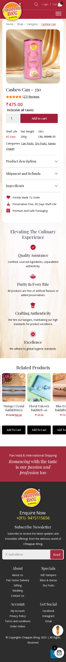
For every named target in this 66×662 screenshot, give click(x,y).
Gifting (17, 585)
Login (45, 4)
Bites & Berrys (48, 580)
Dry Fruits (41, 143)
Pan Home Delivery (17, 580)
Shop (20, 24)
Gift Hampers (48, 575)
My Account (18, 611)
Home (9, 24)
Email (48, 621)
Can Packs (27, 143)
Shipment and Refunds (23, 173)
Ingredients (15, 186)
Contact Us (17, 595)
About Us (17, 575)
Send (56, 554)
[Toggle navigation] (58, 13)
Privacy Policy (18, 616)
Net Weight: (28, 131)
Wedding (17, 590)
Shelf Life (11, 131)
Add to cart (39, 118)
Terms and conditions (18, 621)
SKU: (41, 131)
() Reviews (31, 97)
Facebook (48, 611)
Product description (21, 161)
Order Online (17, 626)
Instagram (48, 616)
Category (32, 24)
